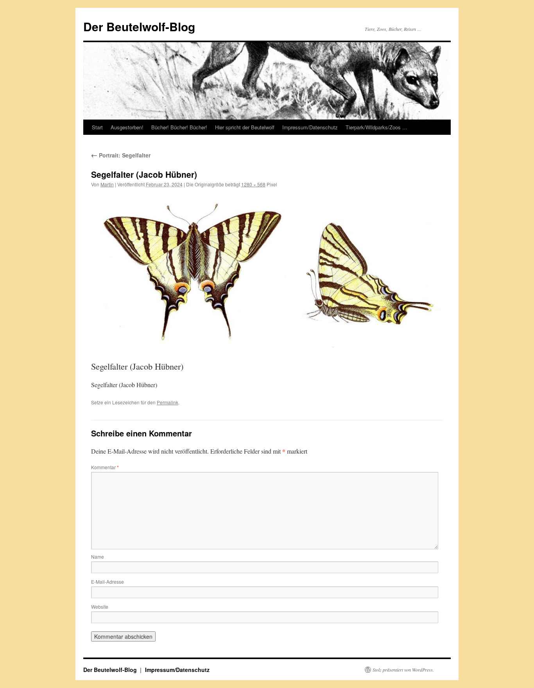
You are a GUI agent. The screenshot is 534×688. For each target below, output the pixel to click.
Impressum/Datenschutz (310, 127)
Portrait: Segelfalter (121, 155)
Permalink (167, 402)
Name (97, 556)
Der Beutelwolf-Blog (139, 26)
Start (97, 127)
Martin (107, 184)
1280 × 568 (253, 184)
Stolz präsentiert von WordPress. (403, 670)
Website (99, 606)
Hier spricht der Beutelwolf (244, 127)
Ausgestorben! (127, 127)
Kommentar (105, 467)
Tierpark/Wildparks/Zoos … (376, 127)
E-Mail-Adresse (107, 581)
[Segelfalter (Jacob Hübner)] (267, 272)
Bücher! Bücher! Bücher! (179, 127)
